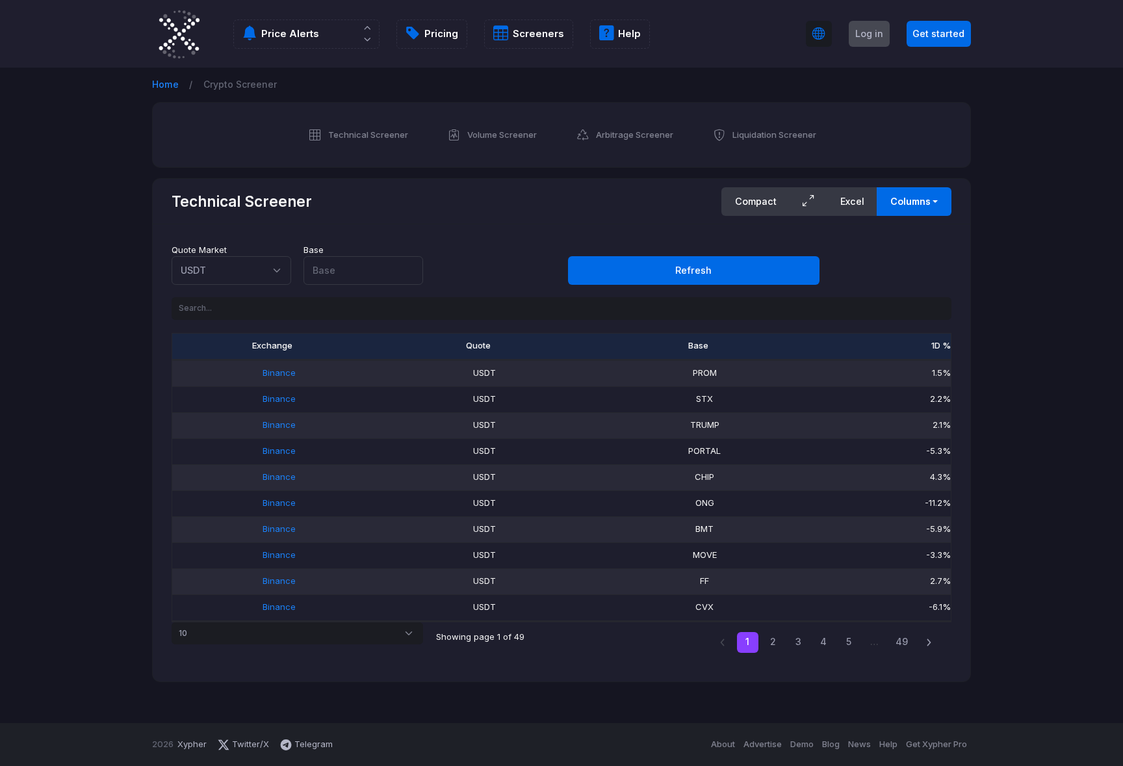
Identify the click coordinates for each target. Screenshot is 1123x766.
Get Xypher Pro (936, 744)
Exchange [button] (272, 345)
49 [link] (902, 641)
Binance (279, 372)
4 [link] (823, 641)
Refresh (693, 270)
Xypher (192, 744)
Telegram (312, 744)
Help (888, 744)
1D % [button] (941, 345)
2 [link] (773, 641)
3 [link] (798, 641)
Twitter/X (250, 744)
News (859, 744)
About (723, 744)
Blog (831, 744)
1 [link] (747, 641)
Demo (802, 744)
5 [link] (848, 641)
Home (165, 84)
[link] (929, 643)
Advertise (762, 744)
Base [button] (698, 345)
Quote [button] (478, 345)
